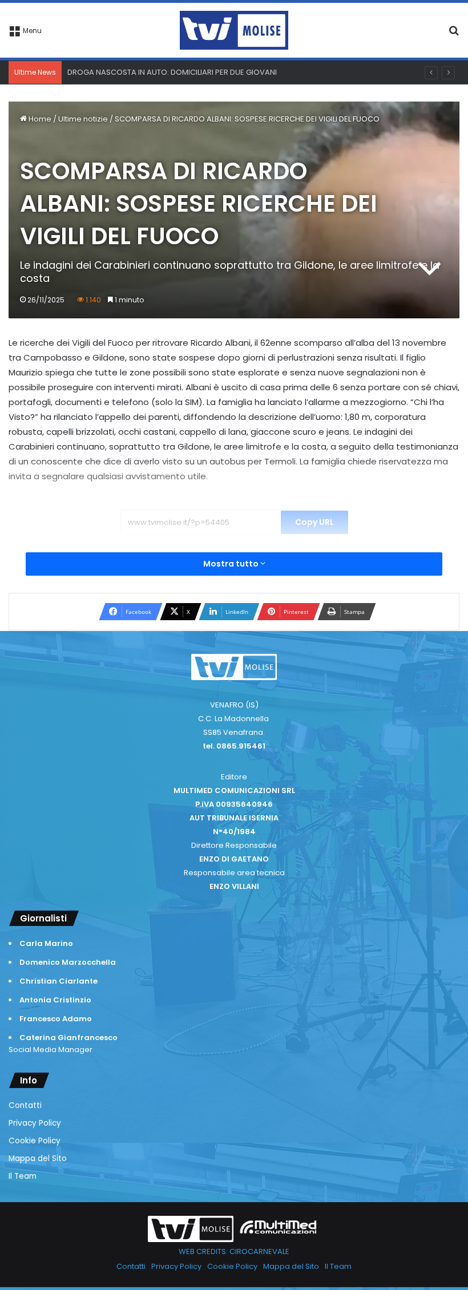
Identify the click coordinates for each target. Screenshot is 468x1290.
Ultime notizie (83, 119)
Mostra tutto (231, 563)
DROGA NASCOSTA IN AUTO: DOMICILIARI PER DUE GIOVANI (172, 72)
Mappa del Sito (38, 1158)
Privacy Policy (35, 1123)
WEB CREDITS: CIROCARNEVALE (234, 1251)
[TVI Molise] (234, 30)
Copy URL (314, 522)
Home (39, 119)
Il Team (23, 1176)
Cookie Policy (34, 1140)
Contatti (25, 1105)
